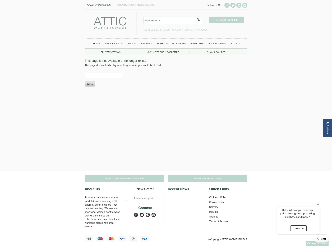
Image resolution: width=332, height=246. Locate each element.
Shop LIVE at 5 (114, 43)
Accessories (216, 43)
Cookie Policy (216, 202)
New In (132, 43)
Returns (213, 211)
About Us (148, 29)
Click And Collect (218, 197)
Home (96, 43)
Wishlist (176, 29)
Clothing (161, 43)
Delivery (213, 207)
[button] (303, 243)
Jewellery (196, 43)
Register (188, 29)
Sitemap (213, 216)
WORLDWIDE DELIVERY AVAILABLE (124, 178)
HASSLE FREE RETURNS (207, 178)
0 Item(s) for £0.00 (226, 19)
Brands (145, 43)
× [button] (318, 204)
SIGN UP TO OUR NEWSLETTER (163, 52)
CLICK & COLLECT (216, 52)
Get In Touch (163, 29)
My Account (202, 29)
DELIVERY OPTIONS (111, 52)
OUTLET (234, 43)
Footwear (178, 43)
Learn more (298, 228)
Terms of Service (218, 221)
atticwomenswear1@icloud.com (136, 4)
